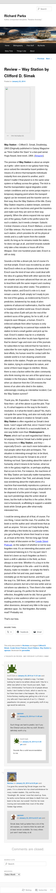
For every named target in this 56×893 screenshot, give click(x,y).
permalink (26, 650)
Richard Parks (15, 15)
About (32, 51)
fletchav (10, 783)
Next (49, 58)
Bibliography (18, 45)
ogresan (7, 650)
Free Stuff (30, 45)
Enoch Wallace (33, 648)
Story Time (9, 51)
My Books (41, 45)
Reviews (25, 645)
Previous (39, 58)
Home (7, 45)
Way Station (44, 648)
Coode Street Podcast (18, 648)
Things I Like (21, 51)
